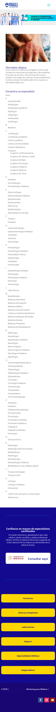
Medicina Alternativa (16, 299)
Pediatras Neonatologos (18, 409)
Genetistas (12, 235)
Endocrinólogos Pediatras (19, 195)
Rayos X (28, 641)
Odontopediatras (15, 366)
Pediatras (12, 406)
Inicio (8, 95)
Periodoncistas (14, 413)
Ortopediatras (14, 393)
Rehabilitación (14, 452)
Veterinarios (13, 497)
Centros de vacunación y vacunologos (24, 494)
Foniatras (12, 222)
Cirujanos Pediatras (18, 167)
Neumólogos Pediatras (17, 339)
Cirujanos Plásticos (18, 170)
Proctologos (13, 416)
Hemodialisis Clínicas (17, 254)
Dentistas (12, 179)
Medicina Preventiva (16, 323)
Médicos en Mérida (9, 691)
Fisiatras (11, 218)
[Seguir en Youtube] (52, 700)
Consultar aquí (38, 559)
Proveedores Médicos (17, 423)
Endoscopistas (14, 202)
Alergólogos (13, 104)
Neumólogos (13, 336)
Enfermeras (13, 206)
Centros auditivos (15, 140)
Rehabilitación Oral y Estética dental (23, 466)
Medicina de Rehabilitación (19, 327)
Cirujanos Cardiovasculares (21, 153)
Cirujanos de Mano (18, 160)
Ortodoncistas (14, 386)
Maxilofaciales (14, 296)
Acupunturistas (14, 101)
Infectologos (13, 274)
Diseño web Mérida (17, 689)
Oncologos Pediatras (17, 383)
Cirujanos (12, 150)
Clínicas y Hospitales (28, 612)
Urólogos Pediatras (16, 484)
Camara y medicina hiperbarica (21, 313)
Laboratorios (13, 290)
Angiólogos (13, 115)
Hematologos (14, 247)
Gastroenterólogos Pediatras (20, 231)
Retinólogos (13, 455)
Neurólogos (13, 343)
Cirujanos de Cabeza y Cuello (22, 156)
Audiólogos (13, 121)
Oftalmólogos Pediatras (18, 373)
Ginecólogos (13, 241)
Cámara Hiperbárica (16, 147)
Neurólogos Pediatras (17, 353)
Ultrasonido (13, 488)
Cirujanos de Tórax (18, 173)
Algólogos (12, 111)
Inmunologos (13, 284)
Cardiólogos (13, 133)
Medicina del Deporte (17, 303)
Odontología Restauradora (19, 362)
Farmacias (28, 598)
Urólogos (12, 481)
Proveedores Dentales (17, 420)
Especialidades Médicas (28, 655)
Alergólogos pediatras (17, 108)
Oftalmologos (14, 369)
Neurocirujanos (14, 346)
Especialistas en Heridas (18, 213)
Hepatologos (13, 258)
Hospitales (12, 261)
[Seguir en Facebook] (40, 700)
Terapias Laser (14, 475)
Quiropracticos (14, 439)
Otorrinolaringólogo (16, 397)
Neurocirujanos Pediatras (19, 350)
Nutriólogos (13, 357)
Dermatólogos (14, 183)
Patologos (12, 403)
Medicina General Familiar (19, 310)
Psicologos (12, 433)
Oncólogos (12, 379)
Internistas (12, 281)
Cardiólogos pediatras (17, 137)
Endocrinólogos (14, 192)
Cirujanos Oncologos (19, 163)
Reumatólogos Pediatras (18, 462)
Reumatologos (14, 459)
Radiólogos (13, 445)
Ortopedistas (13, 390)
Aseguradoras (28, 670)
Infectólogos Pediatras (17, 277)
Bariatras (12, 127)
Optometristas (14, 376)
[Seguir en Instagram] (46, 700)
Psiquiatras (12, 427)
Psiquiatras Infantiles (16, 430)
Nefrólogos (13, 333)
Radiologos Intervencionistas (20, 449)
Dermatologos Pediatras (18, 186)
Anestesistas (13, 118)
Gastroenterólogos (16, 228)
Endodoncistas (14, 199)
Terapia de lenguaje (16, 472)
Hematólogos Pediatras (18, 251)
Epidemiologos (14, 209)
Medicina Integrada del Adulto (20, 316)
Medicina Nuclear (15, 320)
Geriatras (12, 238)
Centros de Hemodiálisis (18, 143)
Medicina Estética (15, 306)
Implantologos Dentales (18, 270)
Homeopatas (13, 264)
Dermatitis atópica (16, 67)
